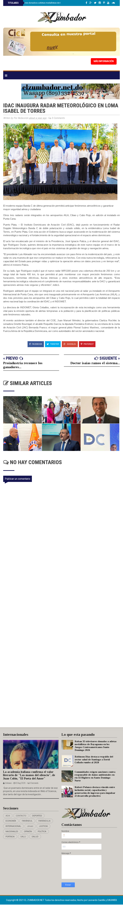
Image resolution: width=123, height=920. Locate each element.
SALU (23, 836)
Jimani (30, 826)
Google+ (71, 344)
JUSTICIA (43, 826)
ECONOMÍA (11, 821)
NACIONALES (12, 831)
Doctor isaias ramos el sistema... (95, 363)
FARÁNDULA (44, 821)
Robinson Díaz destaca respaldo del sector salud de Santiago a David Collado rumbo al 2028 (94, 759)
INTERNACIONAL (13, 826)
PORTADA (10, 836)
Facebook (36, 344)
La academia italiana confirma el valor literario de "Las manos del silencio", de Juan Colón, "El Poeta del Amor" (29, 775)
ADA (8, 815)
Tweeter (54, 344)
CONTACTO (21, 815)
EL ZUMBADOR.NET (34, 900)
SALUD (35, 836)
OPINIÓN (28, 831)
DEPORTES (37, 815)
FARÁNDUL (27, 821)
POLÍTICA (42, 831)
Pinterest (88, 344)
